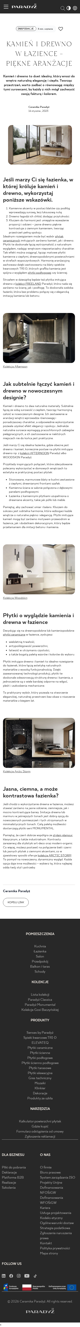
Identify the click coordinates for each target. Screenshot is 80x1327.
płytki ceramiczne (14, 634)
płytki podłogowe (39, 273)
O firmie (46, 1168)
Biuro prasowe (50, 1173)
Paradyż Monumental (40, 1005)
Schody (40, 972)
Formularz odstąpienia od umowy (40, 1132)
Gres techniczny (40, 1078)
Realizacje (9, 1183)
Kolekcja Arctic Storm (17, 771)
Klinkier (40, 1088)
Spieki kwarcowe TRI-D (40, 1038)
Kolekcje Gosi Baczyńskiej (40, 1010)
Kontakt (46, 1243)
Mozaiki (40, 1083)
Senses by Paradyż (40, 1033)
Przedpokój (40, 962)
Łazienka (40, 952)
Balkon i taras (40, 967)
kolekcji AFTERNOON (34, 453)
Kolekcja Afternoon (15, 366)
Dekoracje (40, 1093)
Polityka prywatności (55, 1248)
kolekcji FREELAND (28, 284)
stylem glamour (62, 835)
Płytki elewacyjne (40, 1073)
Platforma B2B (13, 1178)
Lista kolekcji (40, 995)
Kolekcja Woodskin (15, 598)
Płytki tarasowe (40, 1068)
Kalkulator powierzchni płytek (40, 1122)
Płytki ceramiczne (40, 1048)
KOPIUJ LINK (16, 902)
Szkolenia (9, 1188)
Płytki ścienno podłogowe (40, 1063)
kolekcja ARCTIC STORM (54, 855)
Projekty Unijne (51, 1183)
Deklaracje (9, 1173)
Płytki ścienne (40, 1053)
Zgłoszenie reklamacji (40, 1137)
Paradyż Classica (40, 1000)
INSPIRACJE (26, 28)
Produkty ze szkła (40, 1098)
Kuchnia (40, 946)
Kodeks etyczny (51, 1218)
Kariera (45, 1208)
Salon (40, 957)
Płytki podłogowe (40, 1058)
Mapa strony (49, 1253)
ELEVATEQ (40, 1043)
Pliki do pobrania (14, 1168)
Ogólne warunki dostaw (57, 1223)
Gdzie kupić (40, 1127)
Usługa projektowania (55, 1213)
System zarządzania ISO (57, 1178)
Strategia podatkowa (55, 1228)
